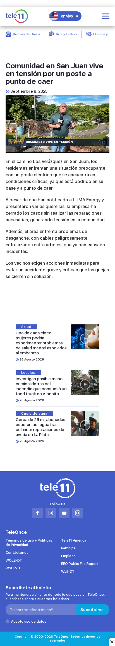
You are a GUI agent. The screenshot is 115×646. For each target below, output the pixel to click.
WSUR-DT (14, 568)
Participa (68, 548)
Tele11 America (73, 540)
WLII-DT (68, 571)
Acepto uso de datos (28, 622)
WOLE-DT (14, 560)
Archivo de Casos (26, 34)
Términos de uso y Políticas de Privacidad (29, 542)
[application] (57, 124)
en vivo (67, 16)
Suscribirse (92, 609)
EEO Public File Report (79, 564)
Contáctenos (17, 552)
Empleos (68, 556)
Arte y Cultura (67, 34)
